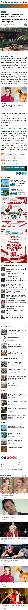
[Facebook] (17, 173)
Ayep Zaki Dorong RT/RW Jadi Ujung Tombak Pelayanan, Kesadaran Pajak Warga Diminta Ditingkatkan (17, 352)
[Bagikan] (25, 24)
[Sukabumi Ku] (11, 2)
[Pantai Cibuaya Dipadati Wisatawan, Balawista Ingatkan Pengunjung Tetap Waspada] (4, 442)
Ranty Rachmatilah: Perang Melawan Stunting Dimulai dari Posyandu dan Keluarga (16, 345)
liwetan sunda (15, 156)
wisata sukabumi (20, 158)
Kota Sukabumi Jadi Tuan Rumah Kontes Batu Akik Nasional (17, 402)
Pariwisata (4, 12)
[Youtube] (13, 457)
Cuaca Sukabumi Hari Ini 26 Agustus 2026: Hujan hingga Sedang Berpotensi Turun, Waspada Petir (16, 296)
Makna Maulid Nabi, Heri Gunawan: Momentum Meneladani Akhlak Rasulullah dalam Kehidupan (16, 338)
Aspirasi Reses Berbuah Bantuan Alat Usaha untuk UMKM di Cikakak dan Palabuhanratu (15, 306)
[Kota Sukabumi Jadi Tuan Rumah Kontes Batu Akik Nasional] (4, 403)
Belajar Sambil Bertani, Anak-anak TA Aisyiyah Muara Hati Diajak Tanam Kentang (15, 312)
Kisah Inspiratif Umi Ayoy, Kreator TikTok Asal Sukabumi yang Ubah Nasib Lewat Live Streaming (17, 409)
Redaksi (3, 467)
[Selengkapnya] (26, 326)
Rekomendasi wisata (8, 158)
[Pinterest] (8, 457)
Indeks (3, 463)
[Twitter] (19, 173)
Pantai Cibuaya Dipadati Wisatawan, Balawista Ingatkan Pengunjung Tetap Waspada (17, 441)
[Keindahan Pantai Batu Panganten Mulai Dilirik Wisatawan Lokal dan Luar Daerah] (5, 192)
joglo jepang (22, 154)
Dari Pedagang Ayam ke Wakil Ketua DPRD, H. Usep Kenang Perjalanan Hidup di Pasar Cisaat (17, 416)
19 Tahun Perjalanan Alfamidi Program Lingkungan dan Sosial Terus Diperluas (16, 301)
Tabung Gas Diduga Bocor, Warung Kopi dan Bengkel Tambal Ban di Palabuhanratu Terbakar (16, 291)
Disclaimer (4, 465)
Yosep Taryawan (4, 24)
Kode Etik (9, 463)
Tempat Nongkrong (12, 160)
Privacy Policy (17, 463)
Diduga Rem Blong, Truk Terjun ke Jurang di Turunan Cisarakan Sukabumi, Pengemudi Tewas (16, 280)
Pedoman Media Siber (15, 465)
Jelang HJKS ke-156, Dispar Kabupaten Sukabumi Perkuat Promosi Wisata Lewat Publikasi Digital (16, 448)
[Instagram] (10, 457)
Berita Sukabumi (13, 194)
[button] (23, 2)
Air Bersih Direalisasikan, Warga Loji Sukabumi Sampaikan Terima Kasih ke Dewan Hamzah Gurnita (16, 275)
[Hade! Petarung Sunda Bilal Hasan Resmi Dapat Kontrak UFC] (4, 396)
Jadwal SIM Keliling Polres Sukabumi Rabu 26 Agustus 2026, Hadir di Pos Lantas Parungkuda (15, 317)
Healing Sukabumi (11, 154)
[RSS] (16, 457)
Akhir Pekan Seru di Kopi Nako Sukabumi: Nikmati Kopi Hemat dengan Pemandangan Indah (14, 127)
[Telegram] (22, 173)
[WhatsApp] (25, 173)
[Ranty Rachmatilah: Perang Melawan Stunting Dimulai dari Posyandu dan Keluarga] (4, 346)
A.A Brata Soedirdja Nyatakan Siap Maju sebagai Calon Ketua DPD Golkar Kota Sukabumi (16, 269)
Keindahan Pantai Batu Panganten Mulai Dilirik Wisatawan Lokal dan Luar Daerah (17, 191)
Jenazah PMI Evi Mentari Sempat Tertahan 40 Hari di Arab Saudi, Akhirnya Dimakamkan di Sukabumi (15, 286)
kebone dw (6, 156)
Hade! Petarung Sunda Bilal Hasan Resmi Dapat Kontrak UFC (17, 395)
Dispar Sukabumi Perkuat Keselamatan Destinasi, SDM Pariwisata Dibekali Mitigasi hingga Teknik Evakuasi (17, 182)
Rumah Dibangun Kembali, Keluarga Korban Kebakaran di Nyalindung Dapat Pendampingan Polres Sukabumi (17, 363)
